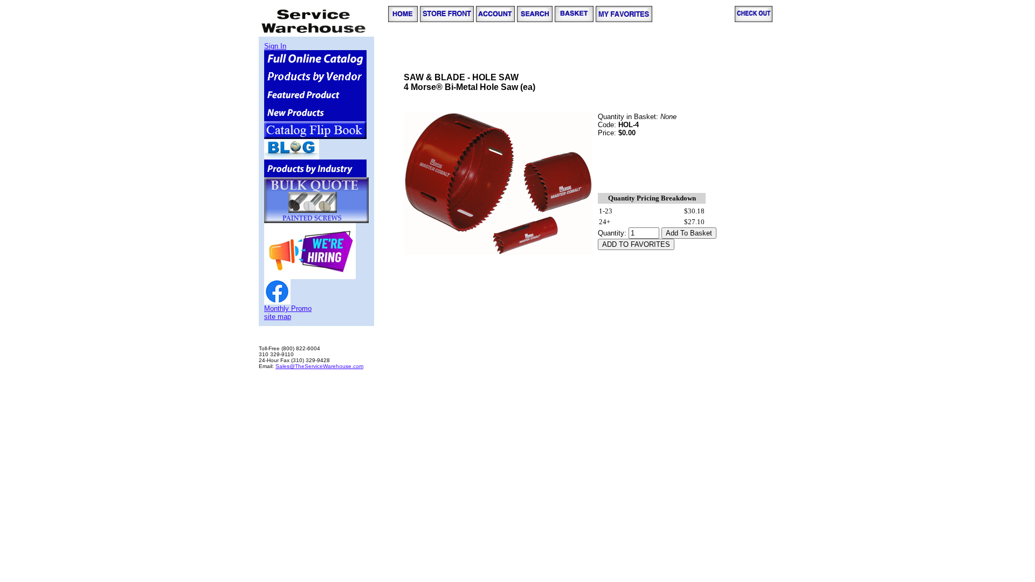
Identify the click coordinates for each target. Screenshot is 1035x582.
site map (277, 317)
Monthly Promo (288, 308)
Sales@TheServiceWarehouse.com (319, 366)
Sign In (275, 46)
